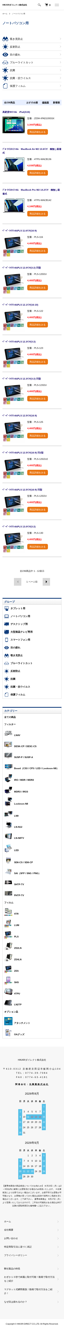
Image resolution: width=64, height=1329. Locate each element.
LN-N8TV (19, 838)
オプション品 (11, 1011)
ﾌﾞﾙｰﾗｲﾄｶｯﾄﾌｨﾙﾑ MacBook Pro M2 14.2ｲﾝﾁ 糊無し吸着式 (31, 192)
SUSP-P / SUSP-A (23, 757)
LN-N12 (18, 827)
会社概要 (8, 1229)
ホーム (4, 14)
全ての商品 (10, 717)
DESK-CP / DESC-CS (25, 746)
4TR (16, 913)
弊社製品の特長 (12, 1268)
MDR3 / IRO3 (21, 791)
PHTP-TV (19, 895)
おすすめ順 (32, 102)
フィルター (10, 724)
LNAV (17, 735)
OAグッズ (19, 1034)
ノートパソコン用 (18, 14)
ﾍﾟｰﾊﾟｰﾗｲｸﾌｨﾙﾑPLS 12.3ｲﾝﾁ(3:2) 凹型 (21, 378)
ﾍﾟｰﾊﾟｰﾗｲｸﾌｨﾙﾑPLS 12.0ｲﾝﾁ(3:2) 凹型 (21, 267)
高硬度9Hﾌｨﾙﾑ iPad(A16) (16, 112)
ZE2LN (17, 948)
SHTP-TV (19, 884)
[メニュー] (57, 5)
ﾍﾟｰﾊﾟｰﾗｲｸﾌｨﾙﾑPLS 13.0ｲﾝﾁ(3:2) (19, 526)
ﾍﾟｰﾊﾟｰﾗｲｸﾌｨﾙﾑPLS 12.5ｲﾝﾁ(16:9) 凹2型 (22, 452)
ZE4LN (17, 959)
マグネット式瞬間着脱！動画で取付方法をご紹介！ (28, 1291)
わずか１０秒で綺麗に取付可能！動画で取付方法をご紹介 (29, 1279)
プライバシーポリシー (15, 1255)
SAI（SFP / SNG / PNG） (27, 873)
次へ (46, 582)
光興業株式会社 (39, 1084)
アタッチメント (22, 1023)
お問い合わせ (11, 1238)
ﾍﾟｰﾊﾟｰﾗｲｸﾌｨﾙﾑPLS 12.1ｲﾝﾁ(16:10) (20, 304)
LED (16, 850)
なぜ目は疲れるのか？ (15, 1301)
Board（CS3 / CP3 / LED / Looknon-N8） (36, 768)
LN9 (16, 816)
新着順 (56, 102)
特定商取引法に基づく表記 (18, 1246)
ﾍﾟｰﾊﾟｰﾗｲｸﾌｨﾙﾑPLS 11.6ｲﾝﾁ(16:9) (19, 230)
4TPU (17, 993)
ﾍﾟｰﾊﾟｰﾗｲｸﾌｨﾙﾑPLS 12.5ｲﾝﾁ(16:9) (19, 415)
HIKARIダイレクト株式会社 (14, 5)
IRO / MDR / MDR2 (24, 780)
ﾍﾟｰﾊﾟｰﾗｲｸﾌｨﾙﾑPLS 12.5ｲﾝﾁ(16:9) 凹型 (22, 489)
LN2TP (17, 1004)
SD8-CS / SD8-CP (23, 862)
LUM (16, 925)
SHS (16, 982)
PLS (16, 936)
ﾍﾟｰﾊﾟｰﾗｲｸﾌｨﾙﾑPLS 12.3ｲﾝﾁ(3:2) (19, 341)
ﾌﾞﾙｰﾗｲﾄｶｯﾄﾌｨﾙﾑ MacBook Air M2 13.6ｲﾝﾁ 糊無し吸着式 (31, 151)
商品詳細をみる (38, 132)
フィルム (8, 902)
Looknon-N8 (21, 803)
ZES (16, 971)
